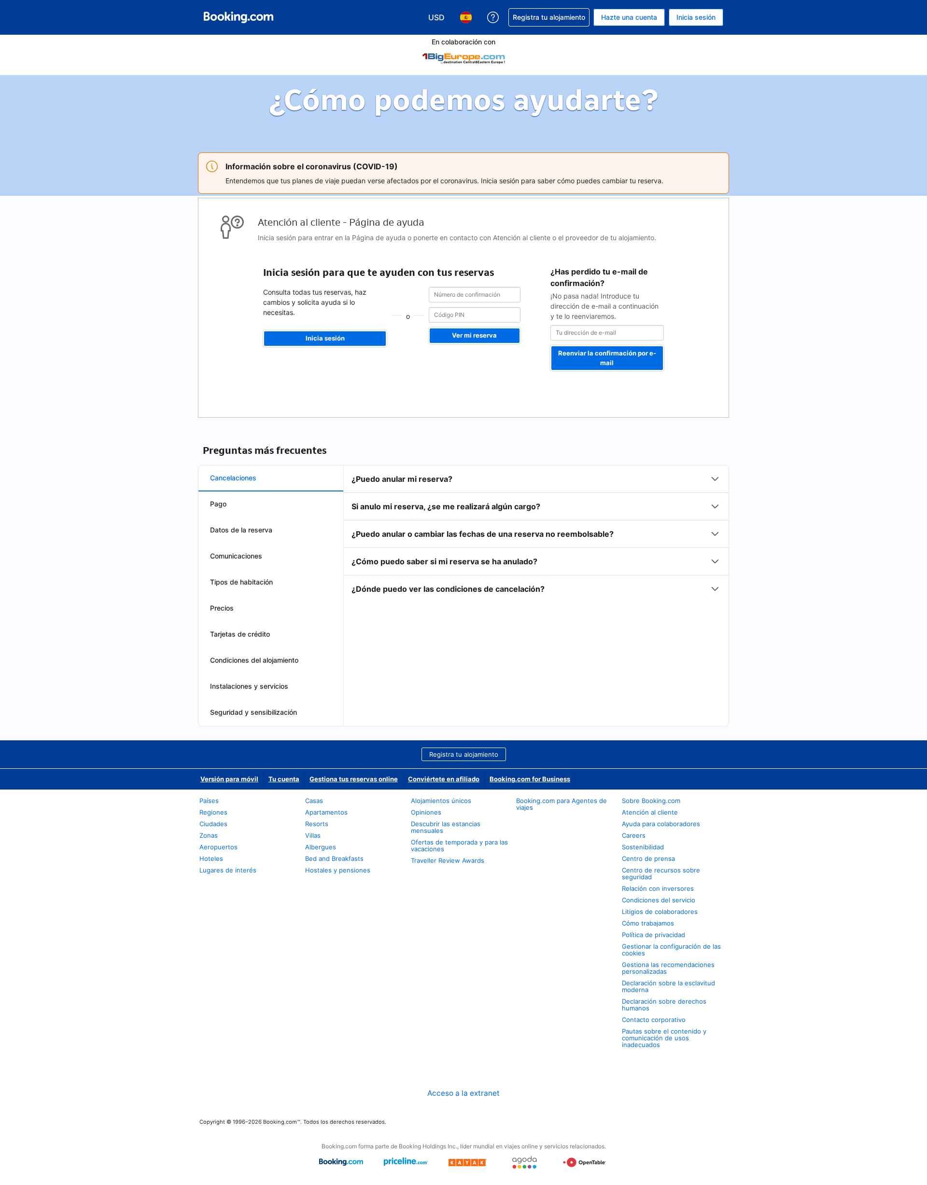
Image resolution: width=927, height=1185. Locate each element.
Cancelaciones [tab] (233, 478)
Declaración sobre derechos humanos (664, 1004)
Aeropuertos (218, 847)
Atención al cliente (650, 812)
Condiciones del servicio (658, 900)
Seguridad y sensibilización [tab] (253, 712)
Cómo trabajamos (648, 923)
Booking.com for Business (530, 779)
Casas (314, 800)
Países (209, 800)
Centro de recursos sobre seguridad (661, 873)
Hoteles (211, 858)
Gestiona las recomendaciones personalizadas (668, 968)
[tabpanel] (536, 533)
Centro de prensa (648, 858)
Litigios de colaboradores (660, 911)
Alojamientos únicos (441, 800)
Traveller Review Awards (447, 860)
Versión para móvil (229, 779)
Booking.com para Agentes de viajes (561, 804)
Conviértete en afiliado (443, 779)
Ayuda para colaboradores (661, 824)
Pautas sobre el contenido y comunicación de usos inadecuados (664, 1038)
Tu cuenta (283, 779)
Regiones (213, 812)
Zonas (208, 835)
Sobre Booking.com (651, 800)
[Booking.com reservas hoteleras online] (238, 17)
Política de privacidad (653, 935)
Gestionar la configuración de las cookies (671, 949)
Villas (313, 835)
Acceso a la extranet (463, 1093)
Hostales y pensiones (337, 870)
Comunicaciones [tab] (236, 556)
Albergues (320, 847)
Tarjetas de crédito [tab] (240, 634)
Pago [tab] (218, 504)
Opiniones (426, 812)
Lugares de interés (227, 870)
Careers (634, 835)
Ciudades (213, 824)
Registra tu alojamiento (463, 754)
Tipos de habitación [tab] (241, 582)
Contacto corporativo (654, 1019)
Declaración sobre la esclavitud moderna (668, 986)
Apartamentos (326, 812)
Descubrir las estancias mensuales (445, 827)
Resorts (316, 824)
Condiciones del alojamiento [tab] (254, 660)
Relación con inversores (658, 888)
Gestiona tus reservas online (353, 779)
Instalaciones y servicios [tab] (249, 686)
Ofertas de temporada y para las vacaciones (459, 845)
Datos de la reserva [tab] (241, 530)
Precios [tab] (222, 608)
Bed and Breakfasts (334, 858)
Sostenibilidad (643, 847)
